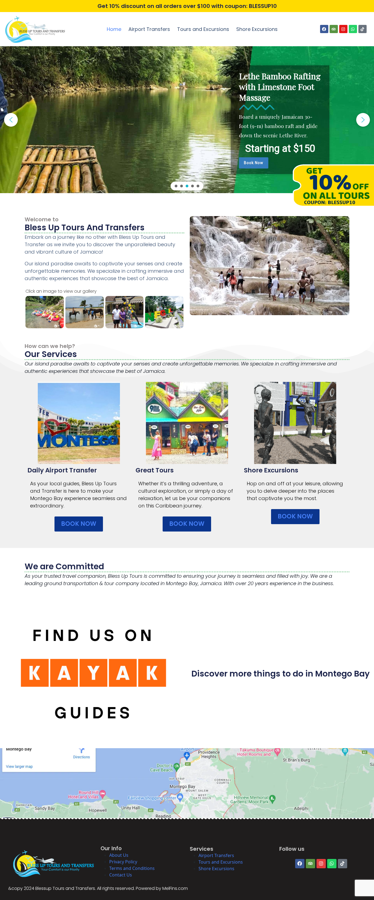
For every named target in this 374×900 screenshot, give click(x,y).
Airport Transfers (149, 29)
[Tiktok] (362, 29)
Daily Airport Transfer (62, 470)
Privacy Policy (123, 862)
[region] (187, 119)
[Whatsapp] (353, 29)
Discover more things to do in (253, 674)
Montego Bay (342, 674)
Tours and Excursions (203, 29)
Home (114, 29)
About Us (118, 855)
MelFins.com (175, 888)
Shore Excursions (257, 29)
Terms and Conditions (132, 868)
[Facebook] (324, 29)
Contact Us (120, 875)
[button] (11, 120)
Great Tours (155, 470)
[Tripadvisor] (334, 29)
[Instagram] (343, 29)
